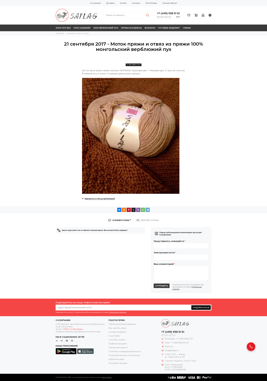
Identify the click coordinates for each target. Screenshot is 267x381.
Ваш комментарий (164, 264)
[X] (133, 210)
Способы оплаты (116, 339)
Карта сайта (106, 377)
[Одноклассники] (124, 210)
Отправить (161, 286)
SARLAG (169, 346)
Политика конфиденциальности (124, 351)
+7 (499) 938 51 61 (168, 13)
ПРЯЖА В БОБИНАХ (131, 28)
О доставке (114, 336)
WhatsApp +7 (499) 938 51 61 (179, 339)
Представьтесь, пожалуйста (169, 241)
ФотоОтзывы (151, 3)
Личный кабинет (170, 3)
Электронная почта (165, 252)
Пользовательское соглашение (124, 355)
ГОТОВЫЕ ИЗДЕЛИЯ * (169, 28)
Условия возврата (117, 332)
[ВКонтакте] (119, 210)
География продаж (117, 363)
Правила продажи (117, 343)
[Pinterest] (129, 210)
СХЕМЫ (187, 28)
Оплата (123, 3)
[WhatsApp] (143, 210)
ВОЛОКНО (150, 28)
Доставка (110, 3)
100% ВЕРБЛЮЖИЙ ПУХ (105, 28)
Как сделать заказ (117, 328)
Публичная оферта (118, 347)
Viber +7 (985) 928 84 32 (177, 342)
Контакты (136, 3)
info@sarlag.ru (172, 350)
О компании (95, 3)
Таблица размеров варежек (122, 324)
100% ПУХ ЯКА (63, 28)
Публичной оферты (117, 312)
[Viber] (138, 210)
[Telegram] (148, 210)
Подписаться (201, 307)
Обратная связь (116, 359)
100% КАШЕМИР (82, 28)
